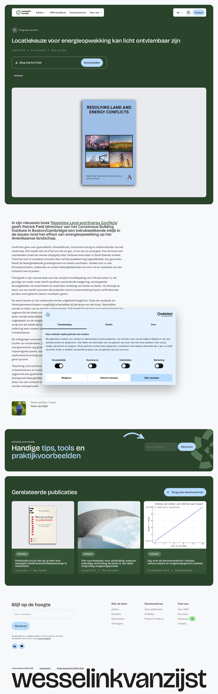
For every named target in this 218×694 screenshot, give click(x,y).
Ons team (183, 614)
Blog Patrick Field (60, 62)
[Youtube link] (22, 646)
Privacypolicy (45, 668)
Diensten (116, 614)
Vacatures (183, 619)
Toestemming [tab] (64, 324)
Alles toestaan (151, 378)
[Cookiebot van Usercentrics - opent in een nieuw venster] (159, 314)
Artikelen (18, 75)
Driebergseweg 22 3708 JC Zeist (70, 668)
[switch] (92, 365)
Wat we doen (119, 603)
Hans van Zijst (58, 50)
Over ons (94, 12)
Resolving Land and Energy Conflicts (84, 222)
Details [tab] (109, 324)
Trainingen (117, 623)
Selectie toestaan (109, 378)
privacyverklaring (44, 638)
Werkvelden (117, 619)
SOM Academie (58, 12)
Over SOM (183, 609)
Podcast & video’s (154, 619)
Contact (199, 12)
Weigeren (66, 378)
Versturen (187, 446)
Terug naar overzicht (28, 30)
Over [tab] (153, 324)
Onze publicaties (154, 609)
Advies (39, 12)
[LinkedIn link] (15, 646)
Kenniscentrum (78, 12)
